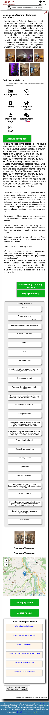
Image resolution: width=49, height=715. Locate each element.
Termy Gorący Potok (24, 644)
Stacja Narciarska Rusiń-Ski (24, 662)
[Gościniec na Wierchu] (10, 56)
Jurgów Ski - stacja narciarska (24, 672)
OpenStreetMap (41, 595)
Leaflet (31, 595)
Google (42, 704)
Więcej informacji (30, 294)
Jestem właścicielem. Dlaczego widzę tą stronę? (17, 688)
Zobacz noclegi (24, 613)
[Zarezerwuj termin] (45, 12)
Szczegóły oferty (24, 602)
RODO (19, 712)
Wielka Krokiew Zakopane (24, 626)
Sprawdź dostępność (17, 139)
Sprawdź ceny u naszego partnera (30, 285)
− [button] (6, 564)
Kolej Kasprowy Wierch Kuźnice (24, 635)
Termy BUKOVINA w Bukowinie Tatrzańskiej (24, 653)
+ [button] (6, 560)
